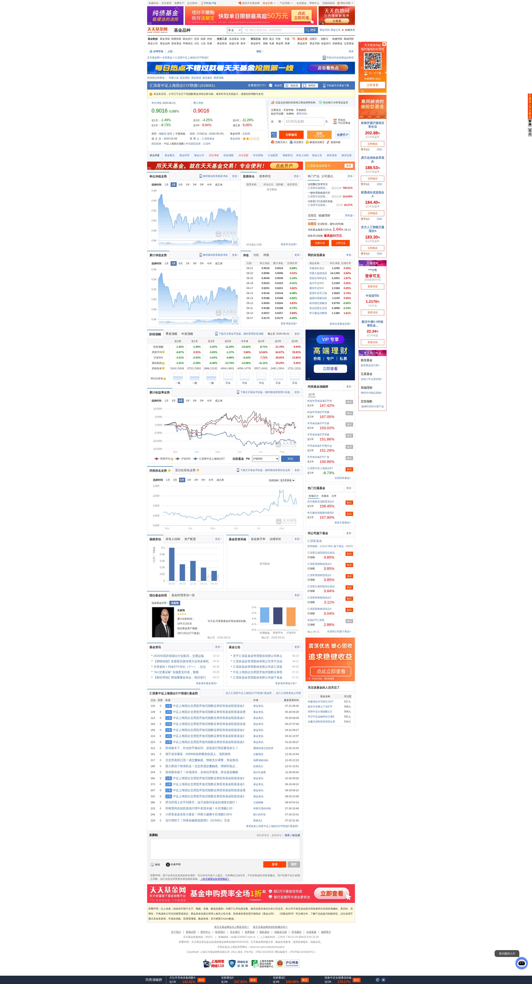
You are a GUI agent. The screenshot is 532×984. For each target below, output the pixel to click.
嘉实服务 (207, 77)
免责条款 (250, 932)
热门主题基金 (316, 488)
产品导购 (285, 3)
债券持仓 (265, 176)
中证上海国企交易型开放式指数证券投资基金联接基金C (205, 717)
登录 (210, 621)
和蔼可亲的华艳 (262, 808)
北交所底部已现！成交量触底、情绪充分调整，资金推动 (201, 760)
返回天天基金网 (251, 3)
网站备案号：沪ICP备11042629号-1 (295, 952)
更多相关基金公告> (286, 683)
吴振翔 (246, 133)
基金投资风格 (237, 539)
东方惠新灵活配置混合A (320, 501)
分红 (196, 43)
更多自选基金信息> (340, 323)
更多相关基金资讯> (206, 683)
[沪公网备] (288, 963)
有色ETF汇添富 (315, 620)
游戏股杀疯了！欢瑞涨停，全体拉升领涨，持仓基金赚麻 (201, 772)
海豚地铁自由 (260, 760)
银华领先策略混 (318, 303)
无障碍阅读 (328, 3)
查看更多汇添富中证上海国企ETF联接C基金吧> (272, 826)
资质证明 (191, 932)
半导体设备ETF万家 (318, 423)
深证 (260, 51)
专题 (286, 38)
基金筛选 (222, 43)
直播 (287, 43)
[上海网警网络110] (213, 963)
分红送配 (243, 155)
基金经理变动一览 (183, 595)
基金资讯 (155, 647)
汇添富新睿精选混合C (319, 597)
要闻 (265, 38)
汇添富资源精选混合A (319, 563)
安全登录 (166, 3)
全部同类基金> (343, 478)
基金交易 (268, 3)
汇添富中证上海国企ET (320, 468)
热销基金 (337, 43)
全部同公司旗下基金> (339, 631)
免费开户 (179, 3)
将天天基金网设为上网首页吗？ (231, 927)
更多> (235, 176)
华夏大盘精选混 (318, 273)
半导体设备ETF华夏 (318, 434)
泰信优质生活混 (318, 308)
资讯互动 (256, 38)
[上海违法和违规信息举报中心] (262, 963)
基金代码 (325, 29)
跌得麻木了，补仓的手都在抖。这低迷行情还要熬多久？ (201, 748)
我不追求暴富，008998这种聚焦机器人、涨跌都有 (198, 754)
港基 (203, 38)
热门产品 (313, 176)
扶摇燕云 (258, 766)
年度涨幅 (187, 333)
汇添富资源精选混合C (319, 575)
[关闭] (383, 979)
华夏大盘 (174, 77)
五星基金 (349, 43)
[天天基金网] (159, 30)
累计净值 (198, 102)
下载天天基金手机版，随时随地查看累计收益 (265, 392)
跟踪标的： (157, 143)
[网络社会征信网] (238, 963)
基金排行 (188, 38)
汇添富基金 (208, 138)
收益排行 (326, 43)
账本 (243, 43)
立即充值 (341, 243)
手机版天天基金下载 (338, 85)
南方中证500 (316, 283)
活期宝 (313, 38)
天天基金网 (153, 57)
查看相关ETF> (257, 85)
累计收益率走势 (159, 392)
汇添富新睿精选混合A (319, 608)
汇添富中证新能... (317, 196)
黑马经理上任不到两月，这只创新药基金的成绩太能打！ (201, 802)
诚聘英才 (326, 932)
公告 (203, 43)
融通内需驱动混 (318, 298)
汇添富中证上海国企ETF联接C (192, 57)
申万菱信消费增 (318, 313)
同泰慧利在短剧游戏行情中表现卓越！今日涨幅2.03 (198, 808)
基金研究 (256, 43)
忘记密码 (192, 3)
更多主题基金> (343, 522)
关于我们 (176, 932)
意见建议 (297, 932)
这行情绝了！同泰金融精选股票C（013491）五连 (197, 820)
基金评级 (235, 138)
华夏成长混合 (316, 268)
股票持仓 (249, 176)
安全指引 (235, 932)
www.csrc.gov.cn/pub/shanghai (267, 947)
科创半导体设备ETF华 (319, 400)
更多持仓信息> (289, 244)
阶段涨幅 (229, 155)
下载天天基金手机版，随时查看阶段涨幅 (241, 333)
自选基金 (302, 3)
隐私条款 (265, 932)
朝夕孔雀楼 (259, 772)
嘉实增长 (185, 77)
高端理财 (349, 38)
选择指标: (274, 480)
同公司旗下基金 (318, 533)
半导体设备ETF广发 (318, 457)
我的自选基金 (316, 255)
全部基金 (167, 57)
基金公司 (336, 29)
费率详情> (302, 113)
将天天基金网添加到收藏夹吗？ (270, 927)
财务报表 (332, 155)
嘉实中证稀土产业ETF (320, 706)
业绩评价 (275, 539)
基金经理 (184, 155)
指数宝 (324, 38)
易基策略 (219, 77)
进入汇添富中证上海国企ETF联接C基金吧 (249, 693)
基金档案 (155, 155)
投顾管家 (176, 38)
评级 (209, 38)
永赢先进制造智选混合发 (321, 721)
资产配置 (190, 539)
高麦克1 (257, 820)
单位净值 (156, 102)
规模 (192, 133)
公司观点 (327, 176)
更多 (351, 51)
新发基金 (176, 43)
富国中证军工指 (318, 293)
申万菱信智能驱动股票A (320, 512)
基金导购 (315, 43)
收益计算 (234, 43)
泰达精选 (196, 77)
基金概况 (170, 155)
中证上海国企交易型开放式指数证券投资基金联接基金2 (205, 705)
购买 (349, 402)
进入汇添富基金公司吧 (288, 693)
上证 (169, 51)
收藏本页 (348, 29)
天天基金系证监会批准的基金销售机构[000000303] (219, 942)
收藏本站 (154, 3)
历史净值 (214, 155)
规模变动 (288, 155)
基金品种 (182, 30)
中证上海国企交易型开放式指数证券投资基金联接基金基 (206, 724)
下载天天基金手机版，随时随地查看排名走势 (265, 470)
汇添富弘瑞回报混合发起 (321, 552)
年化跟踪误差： (194, 143)
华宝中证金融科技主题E (321, 716)
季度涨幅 (171, 333)
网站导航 (346, 3)
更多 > (297, 176)
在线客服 (311, 932)
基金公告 (317, 155)
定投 (196, 38)
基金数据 (153, 38)
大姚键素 (258, 802)
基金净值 (165, 38)
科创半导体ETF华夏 (318, 412)
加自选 (294, 85)
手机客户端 (210, 3)
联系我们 (220, 932)
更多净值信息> (289, 323)
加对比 (312, 85)
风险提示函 (280, 932)
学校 (278, 38)
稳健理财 (337, 38)
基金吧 (279, 43)
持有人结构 (302, 155)
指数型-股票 (165, 133)
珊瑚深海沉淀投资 (263, 748)
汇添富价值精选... (317, 188)
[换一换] (377, 979)
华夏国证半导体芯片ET (320, 701)
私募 (209, 43)
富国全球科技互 (318, 278)
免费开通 (320, 243)
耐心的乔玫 (259, 814)
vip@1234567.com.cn (243, 937)
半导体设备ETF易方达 (319, 445)
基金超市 (302, 43)
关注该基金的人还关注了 (324, 687)
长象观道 (258, 754)
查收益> (349, 215)
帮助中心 (314, 3)
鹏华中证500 (316, 288)
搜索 (311, 30)
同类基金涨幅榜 (318, 386)
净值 (246, 255)
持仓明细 (258, 155)
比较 (242, 38)
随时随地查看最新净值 (215, 176)
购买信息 (347, 155)
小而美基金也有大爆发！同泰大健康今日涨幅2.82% (198, 814)
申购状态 (188, 43)
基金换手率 (258, 539)
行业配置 (273, 155)
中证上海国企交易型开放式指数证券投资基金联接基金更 (206, 711)
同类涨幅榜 (153, 980)
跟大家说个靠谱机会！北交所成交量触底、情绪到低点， (201, 766)
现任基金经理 (158, 595)
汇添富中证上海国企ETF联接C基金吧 (173, 693)
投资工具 (222, 38)
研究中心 (206, 932)
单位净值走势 (158, 176)
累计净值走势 (158, 255)
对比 (290, 458)
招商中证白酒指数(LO (320, 711)
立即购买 (291, 134)
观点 (271, 38)
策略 (265, 43)
